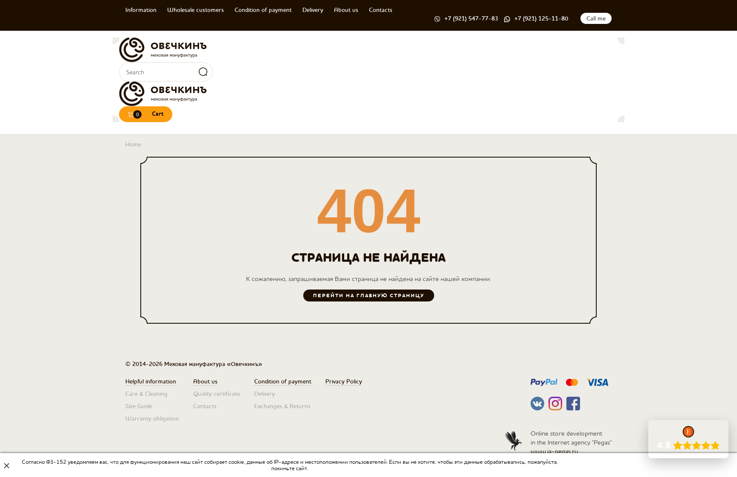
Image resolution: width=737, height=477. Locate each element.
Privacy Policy (343, 381)
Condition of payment (263, 10)
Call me (596, 18)
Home (133, 144)
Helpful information (150, 381)
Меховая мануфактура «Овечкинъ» (162, 50)
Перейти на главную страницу (368, 295)
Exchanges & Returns (282, 406)
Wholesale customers (195, 10)
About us (346, 10)
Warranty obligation (152, 418)
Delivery (312, 10)
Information (141, 10)
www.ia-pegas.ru (554, 451)
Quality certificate (216, 394)
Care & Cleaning (146, 394)
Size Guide (138, 406)
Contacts (380, 10)
